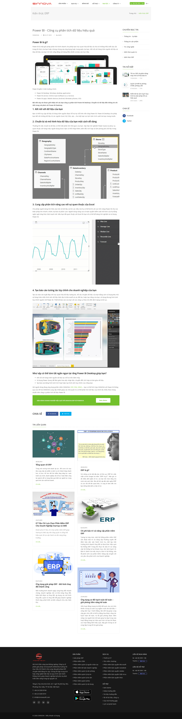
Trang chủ (132, 13)
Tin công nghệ (129, 47)
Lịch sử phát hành (110, 704)
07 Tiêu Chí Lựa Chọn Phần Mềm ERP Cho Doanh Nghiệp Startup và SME (52, 524)
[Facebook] (38, 702)
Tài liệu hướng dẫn (110, 694)
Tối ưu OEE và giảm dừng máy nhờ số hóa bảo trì (139, 74)
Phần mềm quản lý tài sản (83, 678)
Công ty (116, 4)
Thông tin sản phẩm (131, 42)
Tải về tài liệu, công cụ (111, 697)
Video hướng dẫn (110, 691)
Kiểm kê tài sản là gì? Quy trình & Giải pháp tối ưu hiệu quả (139, 96)
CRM (75, 387)
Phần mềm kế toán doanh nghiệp (85, 668)
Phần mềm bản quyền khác (113, 678)
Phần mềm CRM (79, 661)
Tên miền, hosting (110, 661)
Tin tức (105, 4)
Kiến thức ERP (129, 57)
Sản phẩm (62, 3)
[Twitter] (34, 702)
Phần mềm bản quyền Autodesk (115, 668)
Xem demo (107, 688)
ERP (72, 387)
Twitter (129, 121)
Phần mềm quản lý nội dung (84, 684)
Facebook (130, 116)
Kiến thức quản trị (130, 52)
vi (146, 3)
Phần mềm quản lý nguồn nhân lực (86, 665)
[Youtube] (48, 702)
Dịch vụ (74, 4)
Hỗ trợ (95, 4)
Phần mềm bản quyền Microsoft (115, 665)
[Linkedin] (43, 702)
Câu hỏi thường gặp (111, 701)
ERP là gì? (85, 470)
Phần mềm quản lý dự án (82, 674)
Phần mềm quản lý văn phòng (84, 671)
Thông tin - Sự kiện (130, 36)
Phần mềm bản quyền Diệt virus (115, 674)
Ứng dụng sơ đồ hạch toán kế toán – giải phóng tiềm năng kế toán (97, 601)
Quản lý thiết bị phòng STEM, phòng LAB (138, 85)
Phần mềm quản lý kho (82, 681)
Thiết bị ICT (108, 658)
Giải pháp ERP (78, 658)
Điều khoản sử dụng (53, 716)
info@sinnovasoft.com (42, 697)
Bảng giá (85, 3)
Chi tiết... (38, 484)
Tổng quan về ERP (44, 464)
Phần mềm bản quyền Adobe (114, 671)
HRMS (80, 387)
